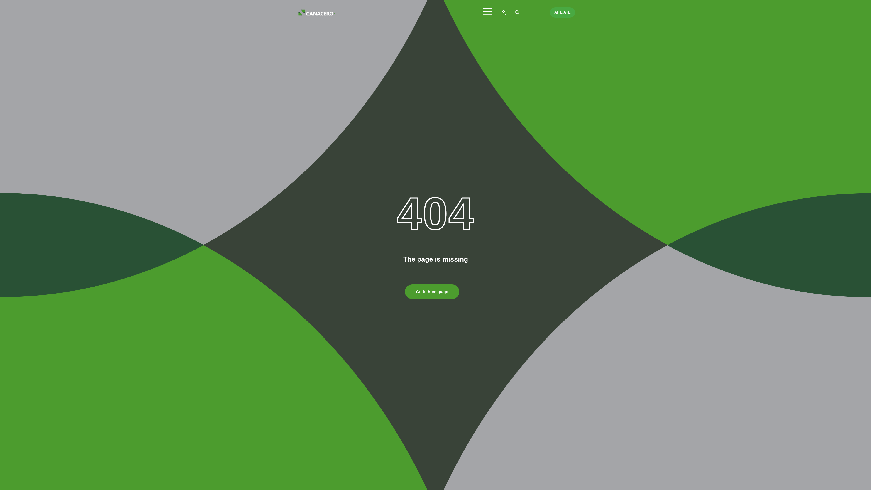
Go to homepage (432, 291)
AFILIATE (562, 12)
